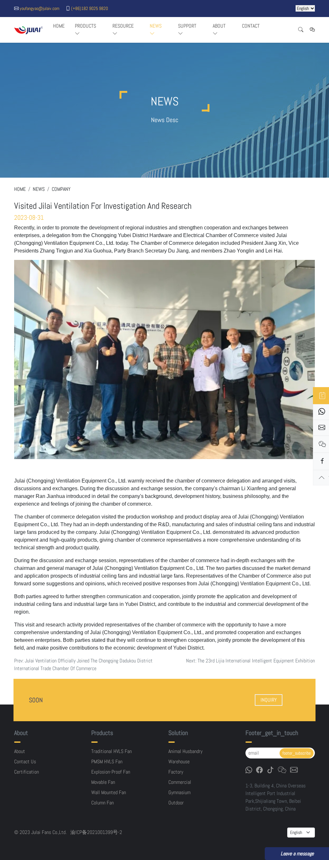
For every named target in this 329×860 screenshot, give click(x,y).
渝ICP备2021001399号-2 (96, 832)
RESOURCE (123, 25)
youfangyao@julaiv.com (39, 8)
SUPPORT (187, 25)
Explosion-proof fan (110, 771)
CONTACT (251, 25)
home (20, 189)
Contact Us (25, 761)
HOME (59, 25)
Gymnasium (179, 792)
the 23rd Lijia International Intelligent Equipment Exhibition (256, 660)
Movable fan (103, 782)
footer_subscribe (296, 753)
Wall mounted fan (108, 792)
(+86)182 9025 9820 (89, 8)
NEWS (156, 25)
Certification (26, 771)
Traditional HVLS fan (111, 751)
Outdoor (176, 802)
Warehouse (179, 761)
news (39, 189)
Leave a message (297, 853)
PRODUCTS (85, 25)
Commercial (179, 782)
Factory (175, 771)
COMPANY (61, 189)
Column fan (102, 802)
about (19, 751)
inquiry (269, 699)
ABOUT (219, 25)
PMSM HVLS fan (106, 761)
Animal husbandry (185, 751)
